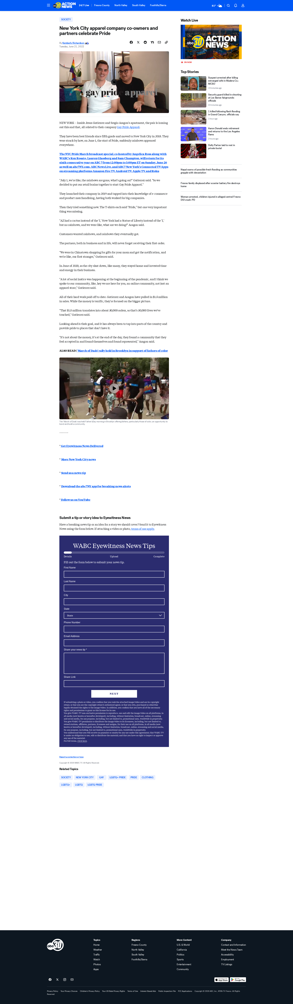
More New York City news (78, 459)
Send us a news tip (73, 473)
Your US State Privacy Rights (113, 991)
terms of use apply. (143, 529)
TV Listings (226, 964)
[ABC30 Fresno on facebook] (50, 980)
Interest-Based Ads (148, 991)
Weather (97, 950)
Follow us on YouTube (75, 500)
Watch (96, 959)
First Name (70, 567)
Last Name (70, 581)
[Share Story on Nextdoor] (152, 42)
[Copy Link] (166, 42)
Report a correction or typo (71, 757)
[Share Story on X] (138, 42)
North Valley (120, 5)
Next (114, 693)
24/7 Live (84, 5)
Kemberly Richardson (73, 43)
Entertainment (184, 964)
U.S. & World (183, 945)
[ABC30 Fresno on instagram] (65, 980)
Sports (180, 959)
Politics (180, 954)
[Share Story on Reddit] (145, 42)
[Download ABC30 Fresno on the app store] (221, 979)
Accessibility (227, 954)
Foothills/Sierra (158, 5)
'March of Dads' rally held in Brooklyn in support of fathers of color (122, 350)
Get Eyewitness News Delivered (82, 446)
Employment (227, 959)
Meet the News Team (231, 950)
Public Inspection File (167, 991)
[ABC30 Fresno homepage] (64, 5)
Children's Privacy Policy (90, 991)
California (182, 950)
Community (183, 969)
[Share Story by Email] (159, 42)
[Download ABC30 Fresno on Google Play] (238, 979)
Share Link (70, 677)
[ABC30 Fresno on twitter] (57, 980)
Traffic (96, 954)
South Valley (138, 5)
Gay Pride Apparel (128, 127)
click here (82, 740)
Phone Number (72, 622)
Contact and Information (233, 945)
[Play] (211, 42)
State (66, 609)
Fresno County (102, 5)
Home (96, 945)
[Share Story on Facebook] (131, 42)
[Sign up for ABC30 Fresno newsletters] (72, 980)
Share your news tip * (75, 649)
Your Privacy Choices (69, 991)
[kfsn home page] (55, 945)
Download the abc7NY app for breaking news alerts (96, 486)
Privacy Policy (52, 991)
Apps (96, 969)
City (66, 595)
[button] (48, 5)
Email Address (72, 636)
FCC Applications (185, 991)
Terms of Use (132, 991)
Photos (97, 964)
